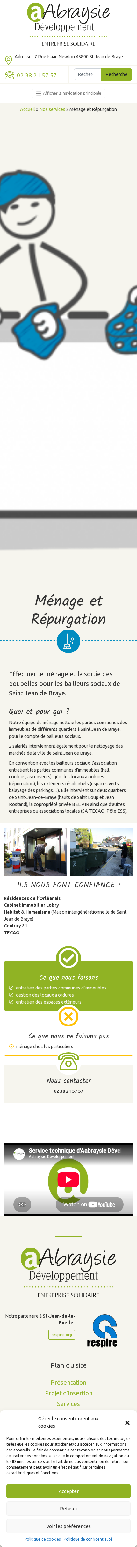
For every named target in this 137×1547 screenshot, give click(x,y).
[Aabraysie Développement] (68, 24)
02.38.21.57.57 (37, 75)
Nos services (52, 109)
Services (68, 1403)
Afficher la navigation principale (71, 93)
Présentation (68, 1382)
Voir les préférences (68, 1526)
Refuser (68, 1508)
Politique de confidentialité (88, 1539)
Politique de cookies (43, 1539)
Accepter (69, 1491)
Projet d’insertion (68, 1393)
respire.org (62, 1334)
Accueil (27, 109)
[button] (127, 1422)
